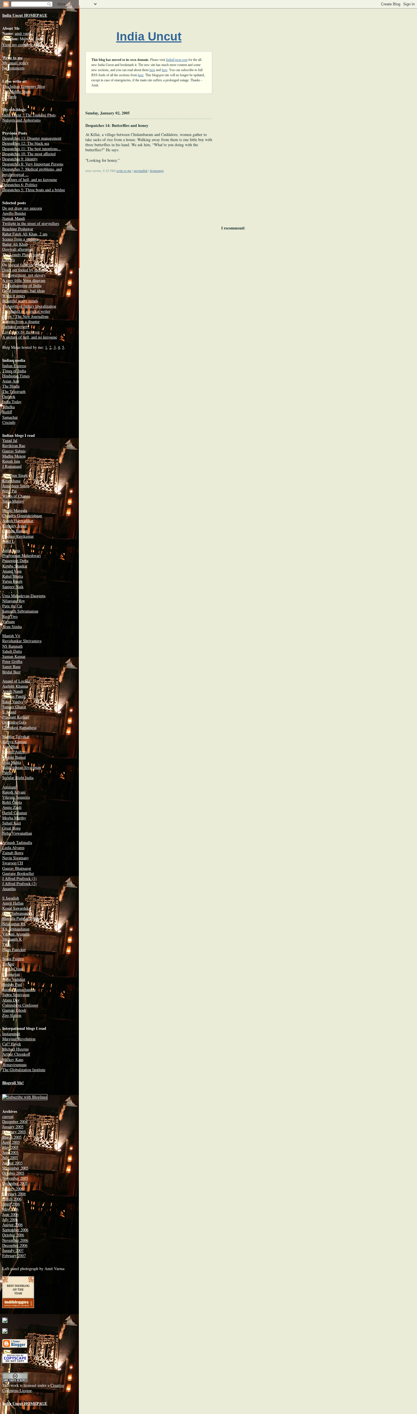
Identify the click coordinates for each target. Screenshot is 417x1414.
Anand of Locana (16, 681)
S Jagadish (10, 898)
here (152, 70)
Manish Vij (11, 635)
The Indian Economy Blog (23, 86)
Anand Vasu (12, 571)
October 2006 (13, 1234)
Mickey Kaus (12, 1059)
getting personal (51, 264)
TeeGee (8, 963)
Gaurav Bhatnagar (16, 868)
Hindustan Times (16, 376)
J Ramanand (12, 466)
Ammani (9, 787)
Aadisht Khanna (15, 686)
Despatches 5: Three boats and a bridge (33, 189)
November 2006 (15, 1240)
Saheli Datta (12, 651)
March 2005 (12, 1137)
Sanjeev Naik (13, 586)
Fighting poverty (15, 326)
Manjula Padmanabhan (20, 918)
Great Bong (11, 828)
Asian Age (10, 381)
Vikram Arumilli (16, 934)
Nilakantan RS (14, 923)
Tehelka (8, 406)
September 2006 (15, 1229)
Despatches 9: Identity (20, 158)
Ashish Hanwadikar (17, 520)
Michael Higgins (15, 1049)
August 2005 (12, 1163)
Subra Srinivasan (16, 994)
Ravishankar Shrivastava (21, 640)
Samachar (10, 417)
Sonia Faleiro (13, 958)
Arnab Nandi (12, 691)
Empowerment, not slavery (24, 275)
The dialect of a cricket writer (26, 311)
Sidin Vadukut (13, 979)
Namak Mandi (13, 218)
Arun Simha (12, 626)
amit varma (24, 33)
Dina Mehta (11, 762)
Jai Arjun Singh (15, 475)
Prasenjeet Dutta (15, 560)
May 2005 (10, 1147)
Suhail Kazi (11, 823)
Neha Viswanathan (17, 833)
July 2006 (10, 1219)
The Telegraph (14, 391)
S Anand (9, 712)
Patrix (7, 772)
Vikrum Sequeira (16, 797)
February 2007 (14, 1255)
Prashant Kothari (15, 717)
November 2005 (15, 1178)
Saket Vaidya (12, 701)
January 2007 (13, 1250)
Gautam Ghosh (14, 1010)
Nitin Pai (9, 491)
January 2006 (13, 1188)
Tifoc (6, 944)
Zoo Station (11, 1015)
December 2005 (15, 1183)
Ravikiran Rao (13, 445)
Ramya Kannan (14, 741)
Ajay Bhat (10, 746)
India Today (12, 401)
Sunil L (8, 541)
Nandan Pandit (14, 696)
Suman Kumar (14, 656)
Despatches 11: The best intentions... (31, 148)
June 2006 (10, 1214)
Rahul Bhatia (12, 576)
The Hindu (11, 386)
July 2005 (10, 1157)
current (8, 1116)
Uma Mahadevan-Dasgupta (23, 595)
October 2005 (13, 1173)
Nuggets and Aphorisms (21, 120)
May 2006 (10, 1209)
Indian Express (14, 365)
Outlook (8, 396)
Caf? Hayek (11, 1044)
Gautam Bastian (15, 530)
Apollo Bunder (14, 213)
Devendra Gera (14, 722)
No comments (13, 68)
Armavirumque (14, 1064)
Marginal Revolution (18, 1038)
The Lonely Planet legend (23, 254)
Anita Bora (11, 550)
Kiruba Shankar (15, 566)
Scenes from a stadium (20, 239)
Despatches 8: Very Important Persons (32, 164)
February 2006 (14, 1193)
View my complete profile (23, 44)
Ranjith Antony (14, 751)
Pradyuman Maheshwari (21, 555)
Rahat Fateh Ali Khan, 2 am (24, 234)
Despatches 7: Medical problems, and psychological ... (32, 171)
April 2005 (11, 1142)
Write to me (12, 58)
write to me (123, 170)
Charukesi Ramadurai (19, 727)
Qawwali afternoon (17, 249)
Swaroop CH (12, 863)
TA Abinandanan (16, 929)
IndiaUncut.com (177, 60)
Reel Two (10, 616)
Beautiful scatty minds (20, 300)
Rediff (7, 411)
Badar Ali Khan (15, 244)
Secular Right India (17, 777)
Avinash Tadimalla (17, 842)
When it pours (13, 295)
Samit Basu (11, 666)
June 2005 (10, 1152)
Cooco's (8, 259)
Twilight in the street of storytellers (30, 223)
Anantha (9, 888)
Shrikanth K (12, 939)
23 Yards (9, 96)
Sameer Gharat (14, 706)
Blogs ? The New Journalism (25, 316)
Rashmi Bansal (14, 757)
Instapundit (11, 1033)
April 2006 (11, 1204)
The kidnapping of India (21, 285)
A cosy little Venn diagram (23, 280)
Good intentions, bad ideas (23, 290)
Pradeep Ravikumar (18, 536)
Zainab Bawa (12, 852)
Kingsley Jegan (14, 525)
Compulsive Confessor (20, 1005)
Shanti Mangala (14, 510)
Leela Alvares (13, 847)
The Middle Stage (16, 91)
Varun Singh (12, 581)
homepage (157, 170)
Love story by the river (20, 332)
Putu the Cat (12, 606)
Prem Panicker (14, 949)
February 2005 (14, 1131)
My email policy (15, 62)
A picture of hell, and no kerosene (29, 179)
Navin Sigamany (15, 857)
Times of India (14, 370)
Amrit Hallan (13, 903)
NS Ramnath (12, 646)
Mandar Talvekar (16, 736)
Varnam (8, 621)
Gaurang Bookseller (18, 873)
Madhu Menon (14, 456)
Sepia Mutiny (13, 501)
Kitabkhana (11, 480)
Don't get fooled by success (24, 270)
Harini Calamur (14, 812)
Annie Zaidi (12, 807)
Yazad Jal (9, 440)
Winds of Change (16, 496)
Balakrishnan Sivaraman (21, 767)
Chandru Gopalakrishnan (22, 515)
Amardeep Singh (15, 485)
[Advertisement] (133, 222)
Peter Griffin (12, 661)
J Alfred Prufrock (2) (19, 883)
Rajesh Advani (14, 792)
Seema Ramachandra (18, 989)
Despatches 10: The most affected (29, 153)
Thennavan (11, 974)
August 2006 (12, 1224)
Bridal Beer (11, 672)
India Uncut (149, 36)
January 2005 (13, 1126)
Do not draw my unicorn (22, 208)
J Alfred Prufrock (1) (19, 878)
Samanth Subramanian (20, 611)
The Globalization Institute (23, 1069)
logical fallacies (20, 264)
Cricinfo (8, 422)
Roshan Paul (12, 984)
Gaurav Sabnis (14, 451)
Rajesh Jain (11, 461)
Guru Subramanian (17, 913)
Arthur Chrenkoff (16, 1054)
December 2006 (15, 1245)
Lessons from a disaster (21, 321)
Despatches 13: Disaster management (31, 138)
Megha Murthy (14, 817)
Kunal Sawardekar (17, 908)
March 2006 (12, 1199)
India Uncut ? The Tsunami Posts (29, 115)
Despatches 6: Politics (19, 184)
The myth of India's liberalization (29, 306)
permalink (141, 170)
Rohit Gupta (12, 802)
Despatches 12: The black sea (25, 143)
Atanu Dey (11, 1000)
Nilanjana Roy (13, 600)
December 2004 (15, 1121)
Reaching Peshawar (17, 228)
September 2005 (15, 1168)
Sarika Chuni (12, 968)
